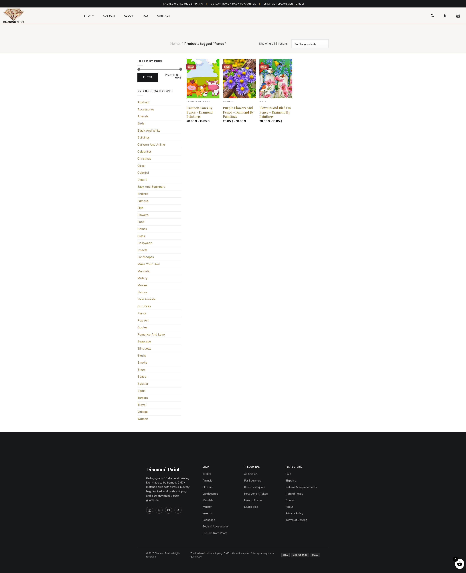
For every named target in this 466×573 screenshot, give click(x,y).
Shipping (291, 480)
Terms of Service (296, 520)
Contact (163, 15)
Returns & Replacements (301, 487)
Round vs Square (254, 487)
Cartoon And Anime (151, 144)
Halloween (144, 243)
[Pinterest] (159, 510)
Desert (142, 180)
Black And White (148, 130)
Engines (142, 194)
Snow (141, 369)
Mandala (143, 271)
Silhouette (144, 348)
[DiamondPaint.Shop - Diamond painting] (39, 15)
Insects (142, 250)
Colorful (143, 172)
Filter (147, 77)
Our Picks (144, 306)
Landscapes (145, 257)
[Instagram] (149, 510)
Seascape (144, 341)
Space (141, 376)
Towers (142, 397)
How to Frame (253, 500)
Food (140, 222)
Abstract (143, 102)
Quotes (142, 327)
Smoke (142, 362)
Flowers (143, 215)
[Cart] (458, 15)
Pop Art (142, 320)
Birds (140, 123)
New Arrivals (146, 299)
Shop (87, 15)
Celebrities (144, 151)
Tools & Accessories (216, 526)
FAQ (145, 15)
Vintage (142, 412)
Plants (141, 313)
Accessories (145, 109)
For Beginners (252, 480)
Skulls (141, 355)
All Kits (207, 474)
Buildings (143, 137)
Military (142, 278)
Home (175, 44)
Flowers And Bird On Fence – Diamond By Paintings (275, 112)
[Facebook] (168, 510)
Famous (143, 201)
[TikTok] (178, 510)
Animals (142, 116)
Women (142, 419)
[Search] (432, 16)
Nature (142, 292)
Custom (109, 15)
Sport (141, 391)
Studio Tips (251, 506)
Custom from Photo (215, 533)
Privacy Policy (294, 513)
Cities (141, 165)
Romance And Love (151, 334)
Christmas (144, 158)
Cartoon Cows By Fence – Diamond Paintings (200, 112)
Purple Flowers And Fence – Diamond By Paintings (238, 112)
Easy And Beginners (151, 186)
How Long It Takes (256, 493)
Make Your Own (148, 264)
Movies (142, 285)
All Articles (250, 474)
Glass (141, 236)
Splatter (142, 383)
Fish (140, 208)
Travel (141, 405)
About (129, 15)
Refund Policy (294, 493)
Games (142, 229)
